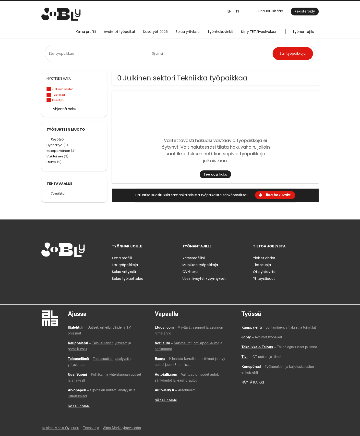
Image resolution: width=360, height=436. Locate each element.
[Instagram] (53, 267)
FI (237, 11)
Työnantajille (303, 31)
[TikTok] (69, 267)
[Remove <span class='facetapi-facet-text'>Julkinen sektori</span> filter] (49, 89)
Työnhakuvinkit (220, 31)
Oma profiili (86, 31)
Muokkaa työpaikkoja (200, 264)
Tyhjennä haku (63, 108)
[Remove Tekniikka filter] (49, 194)
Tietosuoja (262, 264)
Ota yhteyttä (264, 271)
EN (229, 11)
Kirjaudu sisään (270, 11)
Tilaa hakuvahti (277, 195)
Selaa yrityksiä (188, 31)
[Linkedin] (61, 267)
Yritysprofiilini (193, 258)
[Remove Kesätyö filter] (49, 139)
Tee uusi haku (215, 174)
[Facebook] (44, 267)
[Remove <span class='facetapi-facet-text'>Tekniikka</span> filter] (49, 95)
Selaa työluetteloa (127, 278)
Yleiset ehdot (264, 258)
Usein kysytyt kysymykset (204, 278)
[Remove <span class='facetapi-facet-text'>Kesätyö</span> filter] (49, 100)
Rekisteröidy (305, 11)
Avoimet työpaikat (119, 31)
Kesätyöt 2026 (155, 31)
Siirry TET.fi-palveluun (259, 31)
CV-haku (190, 271)
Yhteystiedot (264, 278)
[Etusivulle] (61, 14)
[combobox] (98, 53)
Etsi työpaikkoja (125, 264)
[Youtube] (76, 267)
